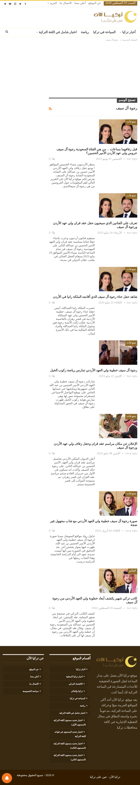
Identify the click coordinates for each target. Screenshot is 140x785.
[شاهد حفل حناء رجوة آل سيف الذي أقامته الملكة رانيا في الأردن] (118, 279)
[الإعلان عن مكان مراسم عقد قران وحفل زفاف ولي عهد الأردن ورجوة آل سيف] (118, 426)
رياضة (85, 32)
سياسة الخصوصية (31, 691)
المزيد (53, 3)
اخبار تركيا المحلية (74, 677)
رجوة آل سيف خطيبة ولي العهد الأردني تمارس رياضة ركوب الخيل (93, 370)
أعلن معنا (80, 3)
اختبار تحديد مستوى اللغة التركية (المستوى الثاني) (70, 757)
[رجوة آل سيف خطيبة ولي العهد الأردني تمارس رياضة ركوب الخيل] (118, 352)
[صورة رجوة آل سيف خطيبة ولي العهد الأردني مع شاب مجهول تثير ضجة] (118, 503)
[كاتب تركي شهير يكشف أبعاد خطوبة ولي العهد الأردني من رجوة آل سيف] (118, 581)
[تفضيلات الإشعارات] (7, 778)
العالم (132, 571)
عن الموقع (94, 3)
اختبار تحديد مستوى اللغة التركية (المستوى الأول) (70, 723)
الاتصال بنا (66, 3)
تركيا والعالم (77, 691)
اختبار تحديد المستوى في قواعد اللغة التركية (70, 734)
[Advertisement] (70, 69)
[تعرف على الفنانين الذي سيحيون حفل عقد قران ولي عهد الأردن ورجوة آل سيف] (118, 205)
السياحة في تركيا (104, 32)
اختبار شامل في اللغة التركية (58, 32)
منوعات (131, 122)
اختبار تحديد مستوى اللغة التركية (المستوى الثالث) (70, 746)
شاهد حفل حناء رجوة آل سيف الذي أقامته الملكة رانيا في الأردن (95, 297)
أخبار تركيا (129, 32)
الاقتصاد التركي (76, 684)
